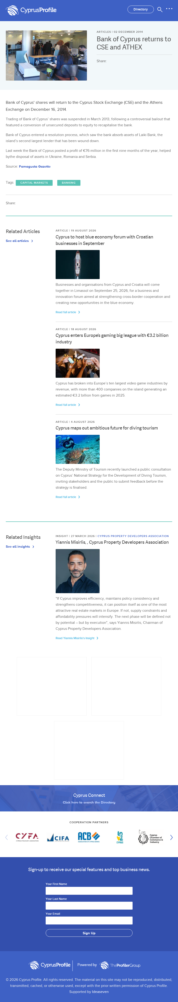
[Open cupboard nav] (169, 8)
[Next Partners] (170, 837)
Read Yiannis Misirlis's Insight (75, 638)
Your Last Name (56, 899)
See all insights (18, 546)
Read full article (66, 312)
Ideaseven (100, 992)
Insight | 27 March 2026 (76, 536)
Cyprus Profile (36, 10)
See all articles (18, 241)
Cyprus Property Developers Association (133, 536)
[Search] (159, 9)
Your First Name (56, 884)
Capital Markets (34, 183)
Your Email (53, 914)
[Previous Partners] (8, 837)
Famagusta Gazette (35, 166)
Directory (141, 9)
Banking (69, 183)
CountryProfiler (120, 965)
